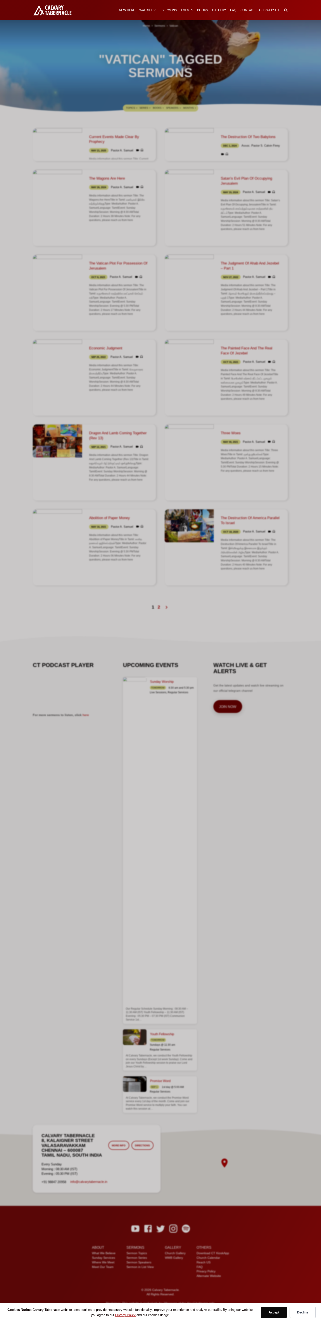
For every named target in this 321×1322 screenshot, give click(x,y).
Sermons (169, 10)
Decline (302, 1312)
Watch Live (148, 10)
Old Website (269, 10)
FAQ (233, 10)
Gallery (219, 10)
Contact (247, 10)
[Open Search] (285, 10)
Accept (274, 1312)
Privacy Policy (125, 1315)
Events (187, 10)
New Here (127, 10)
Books (202, 10)
